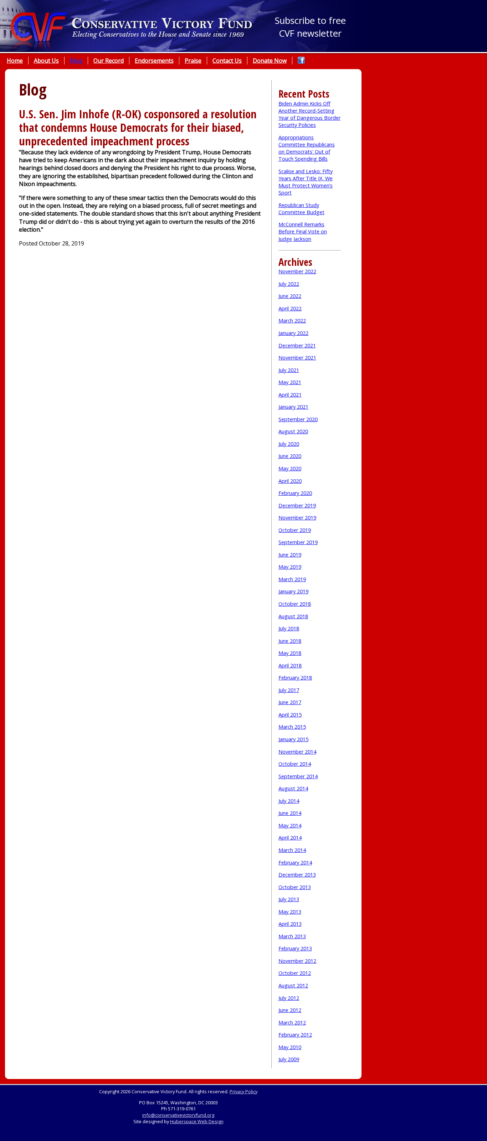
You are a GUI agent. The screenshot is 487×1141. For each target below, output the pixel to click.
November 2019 (297, 517)
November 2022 (297, 271)
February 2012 (295, 1034)
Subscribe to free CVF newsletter (310, 27)
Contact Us (227, 60)
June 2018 (289, 640)
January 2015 (293, 739)
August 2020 (293, 431)
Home (15, 60)
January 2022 (293, 333)
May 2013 (289, 911)
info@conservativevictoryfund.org (178, 1115)
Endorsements (154, 60)
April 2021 (290, 394)
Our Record (108, 60)
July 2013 (288, 899)
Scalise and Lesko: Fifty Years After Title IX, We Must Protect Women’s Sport (305, 182)
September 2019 (298, 542)
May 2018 (289, 653)
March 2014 (292, 850)
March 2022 (292, 320)
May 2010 (289, 1047)
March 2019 (292, 579)
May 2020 (289, 468)
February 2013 (295, 948)
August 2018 (293, 616)
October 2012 (294, 973)
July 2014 (288, 800)
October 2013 (294, 887)
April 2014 (290, 837)
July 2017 (288, 690)
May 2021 (289, 382)
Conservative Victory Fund (132, 33)
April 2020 (290, 480)
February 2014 (295, 862)
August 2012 (293, 985)
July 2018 (288, 628)
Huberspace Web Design (197, 1121)
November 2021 (297, 357)
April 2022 (290, 308)
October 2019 (294, 530)
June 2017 (289, 702)
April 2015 (290, 714)
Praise (193, 60)
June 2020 (289, 456)
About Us (46, 60)
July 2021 (288, 370)
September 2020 (298, 419)
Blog (76, 60)
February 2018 (295, 677)
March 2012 (292, 1022)
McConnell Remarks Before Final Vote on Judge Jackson (302, 231)
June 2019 (289, 554)
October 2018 (294, 603)
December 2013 (297, 874)
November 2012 (297, 960)
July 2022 (288, 283)
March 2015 (292, 726)
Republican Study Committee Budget (301, 209)
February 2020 (295, 493)
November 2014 (297, 751)
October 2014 (294, 763)
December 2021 (297, 345)
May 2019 (289, 566)
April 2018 (290, 665)
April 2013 (290, 923)
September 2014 (298, 776)
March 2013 (292, 936)
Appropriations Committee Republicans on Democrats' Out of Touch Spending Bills (306, 148)
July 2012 (288, 998)
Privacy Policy (243, 1091)
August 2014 (293, 788)
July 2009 (288, 1059)
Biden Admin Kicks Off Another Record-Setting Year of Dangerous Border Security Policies (309, 114)
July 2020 (288, 443)
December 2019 (297, 505)
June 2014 (289, 813)
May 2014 (289, 825)
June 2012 (289, 1010)
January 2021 (293, 406)
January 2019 (293, 591)
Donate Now (270, 60)
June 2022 (289, 296)
